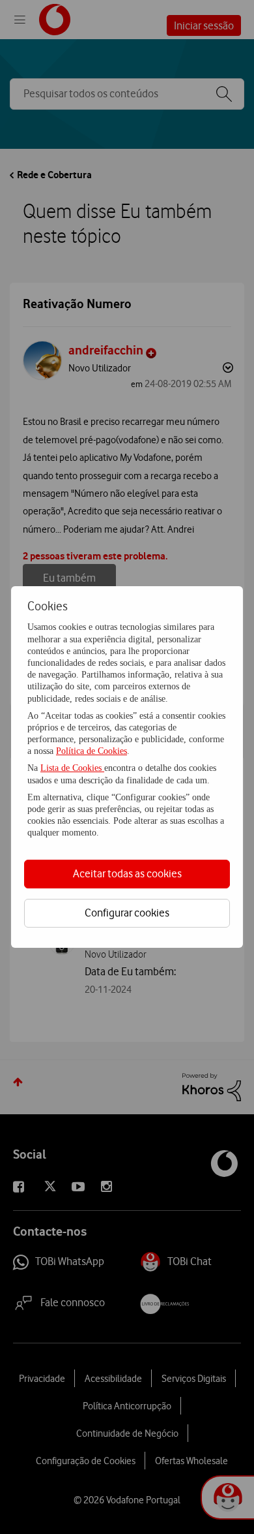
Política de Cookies (91, 751)
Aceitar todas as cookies (127, 873)
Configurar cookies (127, 912)
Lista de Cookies (72, 768)
